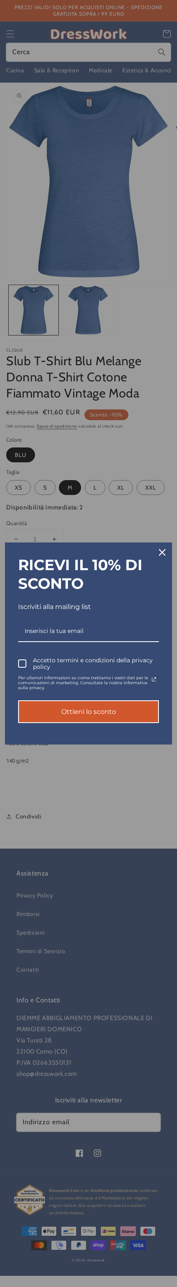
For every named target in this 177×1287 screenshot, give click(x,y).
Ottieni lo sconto (88, 712)
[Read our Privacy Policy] (154, 679)
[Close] (162, 552)
